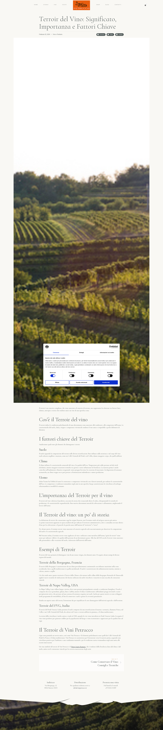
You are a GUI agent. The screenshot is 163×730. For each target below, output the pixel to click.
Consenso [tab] (56, 352)
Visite (64, 4)
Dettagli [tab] (81, 352)
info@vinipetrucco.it (80, 688)
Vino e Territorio (57, 34)
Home (36, 4)
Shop (98, 4)
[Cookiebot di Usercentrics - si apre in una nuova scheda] (110, 347)
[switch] (72, 375)
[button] (101, 34)
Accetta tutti (106, 382)
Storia (45, 4)
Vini (55, 4)
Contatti (118, 4)
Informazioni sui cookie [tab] (107, 352)
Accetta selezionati (81, 382)
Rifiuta (57, 382)
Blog (107, 4)
